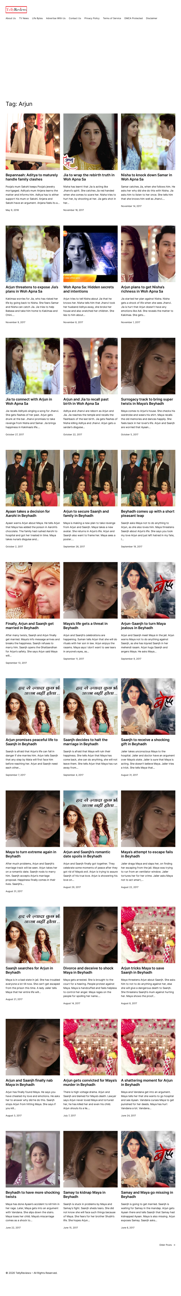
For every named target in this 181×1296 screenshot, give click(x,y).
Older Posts (167, 1244)
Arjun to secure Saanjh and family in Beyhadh (86, 513)
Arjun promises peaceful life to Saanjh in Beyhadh (32, 742)
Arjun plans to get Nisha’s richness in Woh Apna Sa (142, 289)
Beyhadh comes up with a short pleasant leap (147, 513)
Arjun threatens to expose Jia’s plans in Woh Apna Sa (32, 289)
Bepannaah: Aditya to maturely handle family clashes (32, 177)
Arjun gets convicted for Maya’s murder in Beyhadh (90, 1082)
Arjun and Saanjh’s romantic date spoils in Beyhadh (86, 854)
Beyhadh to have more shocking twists (33, 1194)
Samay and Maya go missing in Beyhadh (147, 1194)
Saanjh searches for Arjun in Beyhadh (29, 970)
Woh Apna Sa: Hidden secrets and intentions (88, 289)
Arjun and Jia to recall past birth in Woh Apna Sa (86, 401)
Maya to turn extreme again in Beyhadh (31, 854)
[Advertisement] (90, 62)
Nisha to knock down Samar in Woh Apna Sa (146, 177)
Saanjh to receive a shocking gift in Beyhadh (145, 742)
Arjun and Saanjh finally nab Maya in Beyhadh (29, 1082)
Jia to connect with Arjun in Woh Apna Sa (29, 401)
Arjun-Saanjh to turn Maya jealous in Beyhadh (143, 625)
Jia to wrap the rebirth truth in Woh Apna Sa (89, 177)
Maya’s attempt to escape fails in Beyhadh (147, 854)
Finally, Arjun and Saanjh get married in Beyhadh (30, 625)
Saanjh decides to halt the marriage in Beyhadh (85, 742)
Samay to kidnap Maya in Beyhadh (84, 1194)
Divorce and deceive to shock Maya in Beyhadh (88, 970)
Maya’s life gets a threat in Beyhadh (85, 625)
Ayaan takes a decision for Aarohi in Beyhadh (28, 513)
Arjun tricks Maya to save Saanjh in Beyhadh (142, 970)
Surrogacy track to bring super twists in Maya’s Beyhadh (147, 401)
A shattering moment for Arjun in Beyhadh (147, 1082)
